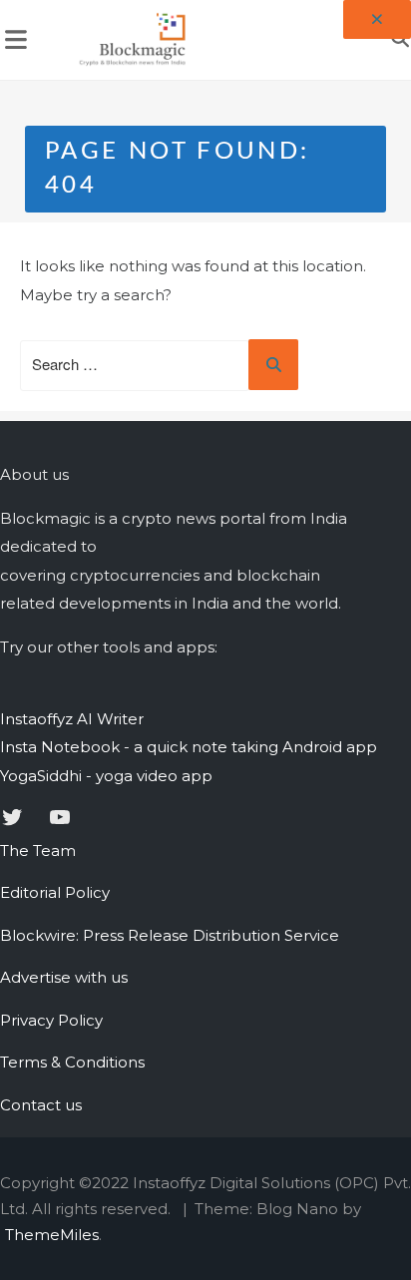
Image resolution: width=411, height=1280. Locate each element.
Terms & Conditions (72, 1062)
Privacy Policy (51, 1020)
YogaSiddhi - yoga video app (106, 775)
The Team (38, 850)
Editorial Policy (55, 892)
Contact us (41, 1104)
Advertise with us (64, 977)
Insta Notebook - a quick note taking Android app (188, 746)
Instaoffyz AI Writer (72, 718)
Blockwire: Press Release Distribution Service (169, 935)
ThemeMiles (52, 1234)
